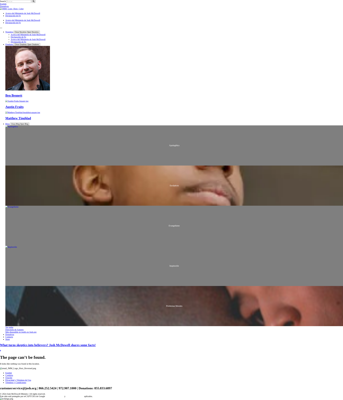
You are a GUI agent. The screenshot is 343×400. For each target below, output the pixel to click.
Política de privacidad (55, 396)
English (8, 373)
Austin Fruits (14, 107)
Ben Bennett (13, 95)
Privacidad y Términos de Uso (18, 380)
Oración (8, 378)
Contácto (9, 375)
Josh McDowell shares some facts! (48, 345)
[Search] (34, 1)
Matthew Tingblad (18, 118)
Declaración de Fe (13, 16)
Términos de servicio (75, 396)
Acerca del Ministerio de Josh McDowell (22, 13)
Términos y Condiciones (15, 382)
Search (3, 1)
